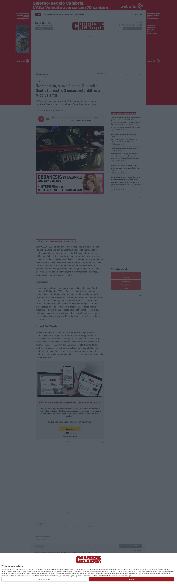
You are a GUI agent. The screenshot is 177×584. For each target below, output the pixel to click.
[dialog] (88, 568)
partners (12, 569)
